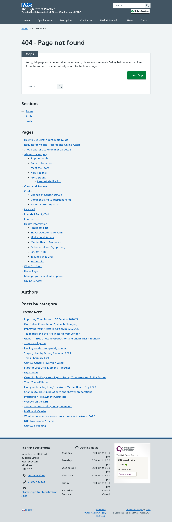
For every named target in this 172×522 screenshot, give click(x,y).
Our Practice (86, 20)
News (130, 20)
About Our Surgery (35, 154)
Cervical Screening (35, 425)
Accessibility (101, 509)
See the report (125, 474)
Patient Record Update (44, 204)
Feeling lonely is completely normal (45, 348)
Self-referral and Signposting (48, 247)
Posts (29, 121)
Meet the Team (40, 167)
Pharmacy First (39, 227)
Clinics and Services (35, 186)
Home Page (137, 75)
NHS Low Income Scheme (39, 421)
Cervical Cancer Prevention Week (44, 362)
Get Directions (36, 475)
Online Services (33, 280)
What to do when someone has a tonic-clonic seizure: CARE (59, 416)
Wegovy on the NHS (36, 401)
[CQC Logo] (126, 451)
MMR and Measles (35, 411)
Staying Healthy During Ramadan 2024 (47, 353)
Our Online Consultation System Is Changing (50, 324)
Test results (37, 261)
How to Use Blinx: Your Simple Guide (46, 139)
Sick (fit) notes (39, 252)
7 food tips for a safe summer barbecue (47, 149)
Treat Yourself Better (36, 382)
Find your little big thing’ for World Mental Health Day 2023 (60, 387)
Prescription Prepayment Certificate (45, 396)
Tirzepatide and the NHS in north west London (52, 333)
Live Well (29, 209)
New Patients (38, 172)
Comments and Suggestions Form (51, 199)
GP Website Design (134, 509)
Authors (30, 116)
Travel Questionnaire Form (47, 232)
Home (27, 20)
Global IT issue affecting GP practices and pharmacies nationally (62, 338)
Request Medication (49, 181)
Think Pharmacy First (36, 358)
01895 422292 (36, 481)
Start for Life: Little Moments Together (47, 367)
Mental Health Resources (45, 242)
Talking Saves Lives (42, 256)
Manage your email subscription (43, 276)
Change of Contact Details (46, 194)
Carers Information (42, 163)
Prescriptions (66, 20)
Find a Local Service (42, 237)
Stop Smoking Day (35, 343)
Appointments (45, 20)
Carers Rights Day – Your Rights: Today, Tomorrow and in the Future (65, 377)
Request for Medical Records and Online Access (52, 144)
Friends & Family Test (36, 214)
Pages (29, 111)
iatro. (148, 509)
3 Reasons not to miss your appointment (48, 406)
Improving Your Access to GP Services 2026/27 (51, 319)
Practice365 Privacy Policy (95, 513)
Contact (144, 20)
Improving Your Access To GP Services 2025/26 (51, 328)
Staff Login (101, 516)
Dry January (31, 372)
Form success (31, 219)
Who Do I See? (33, 266)
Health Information (109, 20)
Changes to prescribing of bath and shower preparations (58, 391)
